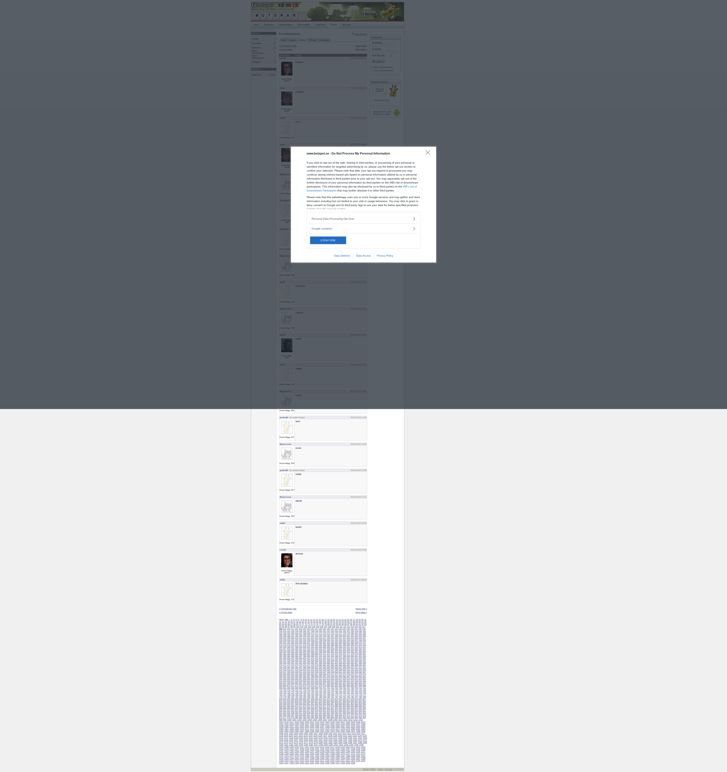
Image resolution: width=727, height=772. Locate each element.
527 (332, 670)
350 (328, 651)
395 (332, 656)
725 (332, 690)
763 (308, 695)
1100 (281, 733)
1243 (291, 751)
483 (332, 665)
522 (312, 670)
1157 (296, 740)
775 (356, 695)
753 (356, 692)
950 (352, 713)
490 (360, 665)
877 (324, 706)
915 (300, 711)
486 (344, 665)
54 (343, 622)
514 (280, 670)
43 (311, 622)
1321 (342, 761)
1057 (322, 726)
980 (296, 717)
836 (336, 701)
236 (312, 640)
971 (348, 715)
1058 (327, 726)
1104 (301, 733)
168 (304, 633)
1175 (296, 742)
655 (316, 683)
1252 (337, 751)
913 (292, 711)
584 (296, 676)
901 (332, 708)
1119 (286, 736)
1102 (291, 733)
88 (351, 624)
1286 (337, 756)
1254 (348, 751)
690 (280, 688)
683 (340, 686)
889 (284, 708)
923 (332, 711)
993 (348, 717)
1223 (363, 747)
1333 (317, 763)
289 (348, 645)
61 (362, 622)
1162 (320, 740)
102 (305, 626)
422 (352, 658)
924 (336, 711)
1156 (291, 740)
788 (320, 697)
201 (348, 636)
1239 (358, 749)
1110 (330, 733)
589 (316, 676)
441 (340, 661)
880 (336, 706)
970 (344, 715)
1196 (311, 745)
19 (331, 620)
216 (320, 638)
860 (344, 704)
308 (336, 647)
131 (332, 629)
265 (340, 642)
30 (362, 620)
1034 (291, 724)
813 (332, 699)
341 (292, 651)
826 (296, 701)
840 (352, 701)
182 (360, 633)
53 (340, 622)
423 (356, 658)
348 (320, 651)
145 (300, 631)
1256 (358, 751)
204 (360, 636)
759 (292, 695)
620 (352, 679)
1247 (312, 751)
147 (308, 631)
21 (337, 620)
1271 (348, 754)
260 (320, 642)
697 (308, 688)
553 (348, 672)
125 (308, 629)
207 (284, 638)
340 (288, 651)
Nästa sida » (361, 609)
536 (280, 672)
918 (312, 711)
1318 (327, 761)
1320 (337, 761)
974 (360, 715)
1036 (302, 724)
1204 (351, 745)
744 (320, 692)
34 (286, 622)
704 (336, 688)
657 (324, 683)
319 (292, 649)
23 (342, 620)
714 (288, 690)
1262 (302, 754)
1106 (311, 733)
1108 (320, 733)
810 (320, 699)
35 (289, 622)
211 (300, 638)
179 (348, 633)
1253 (342, 751)
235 (308, 640)
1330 (302, 763)
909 (364, 708)
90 (357, 624)
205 (364, 636)
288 (344, 645)
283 (324, 645)
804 (296, 699)
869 (292, 706)
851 (308, 704)
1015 (281, 722)
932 (280, 713)
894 (304, 708)
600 (360, 676)
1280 (307, 756)
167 (300, 633)
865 (364, 704)
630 (304, 681)
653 (308, 683)
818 (352, 699)
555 (356, 672)
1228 (302, 749)
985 (316, 717)
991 (340, 717)
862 (352, 704)
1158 (301, 740)
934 (288, 713)
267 (348, 642)
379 (356, 654)
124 (304, 629)
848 (296, 704)
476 (304, 665)
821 (364, 699)
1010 (340, 720)
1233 (327, 749)
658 (328, 683)
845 (284, 704)
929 (356, 711)
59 (357, 622)
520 (304, 670)
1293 (286, 758)
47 (323, 622)
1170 (360, 740)
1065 (363, 726)
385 (292, 656)
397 (340, 656)
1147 (335, 738)
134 (344, 629)
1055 (312, 726)
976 (280, 717)
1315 (312, 761)
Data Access (363, 255)
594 (336, 676)
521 (308, 670)
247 (356, 640)
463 (340, 663)
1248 (317, 751)
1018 (296, 722)
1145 (325, 738)
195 (324, 636)
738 (296, 692)
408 (296, 658)
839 (348, 701)
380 (360, 654)
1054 (307, 726)
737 (292, 692)
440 (336, 661)
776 (360, 695)
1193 (296, 745)
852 (312, 704)
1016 (286, 722)
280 (312, 645)
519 (300, 670)
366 (304, 654)
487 (348, 665)
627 (292, 681)
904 (344, 708)
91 (360, 624)
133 (340, 629)
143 (292, 631)
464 (344, 663)
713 (284, 690)
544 (312, 672)
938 (304, 713)
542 (304, 672)
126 (312, 629)
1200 (330, 745)
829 (308, 701)
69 (297, 624)
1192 (291, 745)
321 (300, 649)
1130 (340, 736)
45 (317, 622)
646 (280, 683)
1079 (348, 729)
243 (340, 640)
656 (320, 683)
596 (344, 676)
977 (284, 717)
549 (332, 672)
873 (308, 706)
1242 (286, 751)
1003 (304, 720)
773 (348, 695)
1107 (316, 733)
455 (308, 663)
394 (328, 656)
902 (336, 708)
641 (348, 681)
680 (328, 686)
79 (325, 624)
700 (320, 688)
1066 (281, 729)
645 (364, 681)
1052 (296, 726)
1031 (363, 722)
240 (328, 640)
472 (288, 665)
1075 (327, 729)
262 (328, 642)
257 (308, 642)
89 (354, 624)
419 (340, 658)
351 (332, 651)
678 (320, 686)
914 (296, 711)
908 (360, 708)
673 (300, 686)
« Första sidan (285, 612)
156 (344, 631)
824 (288, 701)
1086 (296, 731)
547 (324, 672)
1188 (360, 742)
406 (288, 658)
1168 (350, 740)
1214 (317, 747)
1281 (312, 756)
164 (288, 633)
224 (352, 638)
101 (301, 626)
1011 (345, 720)
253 (292, 642)
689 (364, 686)
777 (364, 695)
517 (292, 670)
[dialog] (363, 204)
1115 (354, 733)
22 (340, 620)
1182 (330, 742)
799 (364, 697)
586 (304, 676)
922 (328, 711)
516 (288, 670)
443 (348, 661)
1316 (317, 761)
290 (352, 645)
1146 (330, 738)
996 (360, 717)
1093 (332, 731)
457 (316, 663)
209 (292, 638)
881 (340, 706)
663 (348, 683)
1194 (301, 745)
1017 (291, 722)
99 (294, 626)
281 (316, 645)
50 (331, 622)
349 (324, 651)
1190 (281, 745)
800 (280, 699)
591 (324, 676)
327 (324, 649)
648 (288, 683)
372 (328, 654)
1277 (291, 756)
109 (333, 626)
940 (312, 713)
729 (348, 690)
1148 (340, 738)
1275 (281, 756)
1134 (359, 736)
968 (336, 715)
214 (312, 638)
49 (328, 622)
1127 (325, 736)
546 (320, 672)
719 (308, 690)
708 (352, 688)
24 (345, 620)
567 (316, 674)
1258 (281, 754)
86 (345, 624)
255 (300, 642)
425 (364, 658)
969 (340, 715)
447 (364, 661)
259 (316, 642)
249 (364, 640)
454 (304, 663)
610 (312, 679)
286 (336, 645)
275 (292, 645)
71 (303, 624)
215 (316, 638)
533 (356, 670)
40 (303, 622)
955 (284, 715)
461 (332, 663)
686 (352, 686)
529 (340, 670)
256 (304, 642)
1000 (289, 720)
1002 (299, 720)
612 (320, 679)
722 (320, 690)
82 (334, 624)
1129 (335, 736)
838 (344, 701)
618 (344, 679)
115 (356, 626)
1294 (291, 758)
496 (296, 667)
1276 (286, 756)
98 (291, 626)
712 (280, 690)
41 (306, 622)
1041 (327, 724)
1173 (286, 742)
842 (360, 701)
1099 (363, 731)
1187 (355, 742)
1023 (322, 722)
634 (320, 681)
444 (352, 661)
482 (328, 665)
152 (328, 631)
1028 (348, 722)
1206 (361, 745)
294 (280, 647)
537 (284, 672)
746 (328, 692)
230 (288, 640)
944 (328, 713)
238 (320, 640)
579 (364, 674)
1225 (286, 749)
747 (332, 692)
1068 (291, 729)
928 (352, 711)
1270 (342, 754)
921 (324, 711)
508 (344, 667)
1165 (335, 740)
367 (308, 654)
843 (364, 701)
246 (352, 640)
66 (289, 624)
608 (304, 679)
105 (317, 626)
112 (344, 626)
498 (304, 667)
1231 (317, 749)
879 (332, 706)
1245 (302, 751)
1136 (281, 738)
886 (360, 706)
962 (312, 715)
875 (316, 706)
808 (312, 699)
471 (284, 665)
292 (360, 645)
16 (322, 620)
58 (354, 622)
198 (336, 636)
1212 (306, 747)
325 (316, 649)
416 (328, 658)
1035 (296, 724)
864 (360, 704)
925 (340, 711)
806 (304, 699)
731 (356, 690)
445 (356, 661)
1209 (291, 747)
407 (292, 658)
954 (280, 715)
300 (304, 647)
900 (328, 708)
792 (336, 697)
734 (280, 692)
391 (316, 656)
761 (300, 695)
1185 (345, 742)
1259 (286, 754)
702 (328, 688)
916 (304, 711)
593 (332, 676)
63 (280, 624)
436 (320, 661)
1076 (332, 729)
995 (356, 717)
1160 (311, 740)
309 (340, 647)
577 (356, 674)
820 (360, 699)
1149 (345, 738)
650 (296, 683)
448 (280, 663)
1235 (337, 749)
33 (283, 622)
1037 (307, 724)
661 (340, 683)
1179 (316, 742)
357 (356, 651)
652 (304, 683)
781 (292, 697)
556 (360, 672)
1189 (365, 742)
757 (284, 695)
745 (324, 692)
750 (344, 692)
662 (344, 683)
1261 (296, 754)
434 (312, 661)
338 (280, 651)
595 (340, 676)
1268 (332, 754)
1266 (322, 754)
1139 (296, 738)
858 (336, 704)
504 (328, 667)
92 (362, 624)
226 (360, 638)
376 (344, 654)
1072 (312, 729)
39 (300, 622)
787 (316, 697)
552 (344, 672)
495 (292, 667)
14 (317, 620)
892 (296, 708)
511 (356, 667)
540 (296, 672)
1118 (281, 736)
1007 (325, 720)
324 (312, 649)
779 (284, 697)
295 (284, 647)
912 (288, 711)
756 (280, 695)
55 (345, 622)
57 (351, 622)
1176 (301, 742)
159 (356, 631)
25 (348, 620)
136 (352, 629)
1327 (286, 763)
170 (312, 633)
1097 (353, 731)
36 (291, 622)
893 (300, 708)
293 (364, 645)
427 (284, 661)
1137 (286, 738)
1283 (322, 756)
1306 (353, 758)
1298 (312, 758)
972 (352, 715)
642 (352, 681)
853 (316, 704)
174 (328, 633)
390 (312, 656)
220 (336, 638)
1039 (317, 724)
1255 (353, 751)
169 (308, 633)
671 (292, 686)
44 (314, 622)
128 (320, 629)
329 (332, 649)
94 (280, 626)
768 (328, 695)
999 (284, 720)
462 (336, 663)
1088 (307, 731)
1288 (348, 756)
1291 (363, 756)
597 (348, 676)
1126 (320, 736)
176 (336, 633)
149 (316, 631)
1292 (281, 758)
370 (320, 654)
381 (364, 654)
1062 (348, 726)
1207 (281, 747)
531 (348, 670)
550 (336, 672)
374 (336, 654)
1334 (322, 763)
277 (300, 645)
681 (332, 686)
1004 (309, 720)
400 (352, 656)
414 (320, 658)
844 (280, 704)
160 (360, 631)
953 (364, 713)
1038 (312, 724)
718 (304, 690)
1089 (312, 731)
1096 (348, 731)
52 (337, 622)
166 (296, 633)
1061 (342, 726)
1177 (306, 742)
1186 (350, 742)
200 (344, 636)
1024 (327, 722)
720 (312, 690)
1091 (322, 731)
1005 (315, 720)
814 (336, 699)
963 (316, 715)
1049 (281, 726)
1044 (342, 724)
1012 (350, 720)
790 (328, 697)
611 (316, 679)
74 (311, 624)
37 (294, 622)
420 (344, 658)
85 (343, 624)
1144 (320, 738)
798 (360, 697)
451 (292, 663)
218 (328, 638)
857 (332, 704)
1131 (345, 736)
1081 (358, 729)
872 (304, 706)
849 (300, 704)
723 (324, 690)
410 (304, 658)
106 (321, 626)
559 (284, 674)
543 (308, 672)
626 (288, 681)
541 (300, 672)
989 (332, 717)
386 (296, 656)
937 (300, 713)
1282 (317, 756)
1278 (296, 756)
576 (352, 674)
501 (316, 667)
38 (297, 622)
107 (325, 626)
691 (284, 688)
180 (352, 633)
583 (292, 676)
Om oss (388, 769)
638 (336, 681)
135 (348, 629)
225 (356, 638)
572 (336, 674)
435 (316, 661)
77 (320, 624)
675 (308, 686)
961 (308, 715)
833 (324, 701)
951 (356, 713)
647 (284, 683)
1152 (360, 738)
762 (304, 695)
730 (352, 690)
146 (304, 631)
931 (364, 711)
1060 (337, 726)
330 (336, 649)
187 (292, 636)
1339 (348, 763)
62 (365, 622)
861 (348, 704)
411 (308, 658)
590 (320, 676)
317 (284, 649)
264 (336, 642)
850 (304, 704)
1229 (307, 749)
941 (316, 713)
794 (344, 697)
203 (356, 636)
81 (331, 624)
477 (308, 665)
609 (308, 679)
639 (340, 681)
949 (348, 713)
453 (300, 663)
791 (332, 697)
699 (316, 688)
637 (332, 681)
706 (344, 688)
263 (332, 642)
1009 (335, 720)
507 (340, 667)
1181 (325, 742)
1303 (337, 758)
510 (352, 667)
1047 (358, 724)
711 (364, 688)
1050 (286, 726)
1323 (352, 761)
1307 (358, 758)
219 (332, 638)
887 (364, 706)
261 (324, 642)
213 (308, 638)
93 (365, 624)
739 (300, 692)
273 (284, 645)
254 (296, 642)
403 (364, 656)
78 (323, 624)
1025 (332, 722)
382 (280, 656)
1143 (316, 738)
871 (300, 706)
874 (312, 706)
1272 (353, 754)
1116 (358, 733)
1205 (356, 745)
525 (324, 670)
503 (324, 667)
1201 (335, 745)
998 (280, 720)
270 (360, 642)
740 (304, 692)
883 (348, 706)
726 (336, 690)
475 (300, 665)
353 (340, 651)
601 (364, 676)
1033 (286, 724)
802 (288, 699)
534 (360, 670)
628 (296, 681)
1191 (286, 745)
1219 (342, 747)
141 (284, 631)
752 (352, 692)
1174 (291, 742)
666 (360, 683)
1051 (291, 726)
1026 (337, 722)
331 (340, 649)
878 (328, 706)
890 (288, 708)
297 (292, 647)
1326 (281, 763)
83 (337, 624)
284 (328, 645)
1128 (330, 736)
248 (360, 640)
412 (312, 658)
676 (312, 686)
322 (304, 649)
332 (344, 649)
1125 (315, 736)
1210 (296, 747)
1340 (353, 763)
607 (300, 679)
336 (360, 649)
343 (300, 651)
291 (356, 645)
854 (320, 704)
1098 (358, 731)
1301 (327, 758)
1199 (325, 745)
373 (332, 654)
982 (304, 717)
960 (304, 715)
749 (340, 692)
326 (320, 649)
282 (320, 645)
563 (300, 674)
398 (344, 656)
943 (324, 713)
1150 (350, 738)
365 (300, 654)
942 (320, 713)
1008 (330, 720)
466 (352, 663)
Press (380, 769)
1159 (306, 740)
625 (284, 681)
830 (312, 701)
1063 (353, 726)
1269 (337, 754)
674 (304, 686)
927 (348, 711)
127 (316, 629)
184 (280, 636)
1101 (286, 733)
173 (324, 633)
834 (328, 701)
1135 (364, 736)
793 (340, 697)
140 (280, 631)
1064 (358, 726)
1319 (332, 761)
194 (320, 636)
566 (312, 674)
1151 (355, 738)
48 (325, 622)
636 (328, 681)
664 (352, 683)
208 (288, 638)
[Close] (429, 153)
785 (308, 697)
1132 (350, 736)
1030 (358, 722)
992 (344, 717)
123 (300, 629)
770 (336, 695)
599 (356, 676)
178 (344, 633)
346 (312, 651)
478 (312, 665)
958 (296, 715)
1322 (347, 761)
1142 (311, 738)
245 (348, 640)
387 (300, 656)
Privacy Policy (385, 255)
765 (316, 695)
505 (332, 667)
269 (356, 642)
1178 (311, 742)
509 (348, 667)
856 (328, 704)
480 (320, 665)
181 (356, 633)
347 (316, 651)
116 (360, 626)
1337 (337, 763)
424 (360, 658)
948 (344, 713)
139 (364, 629)
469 (364, 663)
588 (312, 676)
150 (320, 631)
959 (300, 715)
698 (312, 688)
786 (312, 697)
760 (296, 695)
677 (316, 686)
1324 (358, 761)
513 (364, 667)
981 (300, 717)
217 (324, 638)
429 (292, 661)
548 (328, 672)
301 (308, 647)
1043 (337, 724)
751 (348, 692)
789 (324, 697)
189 (300, 636)
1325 (363, 761)
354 (344, 651)
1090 (317, 731)
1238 (353, 749)
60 (360, 622)
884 (352, 706)
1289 (353, 756)
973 (356, 715)
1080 (353, 729)
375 (340, 654)
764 (312, 695)
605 (292, 679)
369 (316, 654)
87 (348, 624)
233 (300, 640)
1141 (306, 738)
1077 (337, 729)
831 (316, 701)
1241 (281, 751)
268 (352, 642)
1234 (332, 749)
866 (280, 706)
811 (324, 699)
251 (284, 642)
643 (356, 681)
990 (336, 717)
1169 (355, 740)
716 (296, 690)
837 (340, 701)
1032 (281, 724)
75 (314, 624)
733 (364, 690)
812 (328, 699)
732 (360, 690)
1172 (281, 742)
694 (296, 688)
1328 (291, 763)
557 (364, 672)
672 (296, 686)
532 (352, 670)
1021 (312, 722)
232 (296, 640)
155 (340, 631)
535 (364, 670)
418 (336, 658)
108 (329, 626)
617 (340, 679)
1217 (332, 747)
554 (352, 672)
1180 (320, 742)
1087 (302, 731)
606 (296, 679)
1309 (281, 761)
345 (308, 651)
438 (328, 661)
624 (280, 681)
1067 (286, 729)
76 (317, 624)
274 (288, 645)
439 (332, 661)
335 (356, 649)
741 (308, 692)
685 (348, 686)
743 (316, 692)
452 (296, 663)
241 (332, 640)
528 (336, 670)
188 (296, 636)
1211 (302, 747)
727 (340, 690)
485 (340, 665)
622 (360, 679)
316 (280, 649)
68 (294, 624)
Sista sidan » (361, 612)
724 (328, 690)
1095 (342, 731)
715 (292, 690)
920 (320, 711)
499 (308, 667)
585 (300, 676)
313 (356, 647)
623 (364, 679)
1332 (312, 763)
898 (320, 708)
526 (328, 670)
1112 (340, 733)
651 (300, 683)
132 (336, 629)
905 (348, 708)
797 (356, 697)
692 (288, 688)
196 (328, 636)
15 (320, 620)
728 (344, 690)
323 (308, 649)
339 (284, 651)
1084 (286, 731)
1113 (344, 733)
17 (325, 620)
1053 (302, 726)
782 (296, 697)
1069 (296, 729)
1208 (286, 747)
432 (304, 661)
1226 (291, 749)
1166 (340, 740)
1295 (296, 758)
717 (300, 690)
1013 (355, 720)
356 (352, 651)
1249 (322, 751)
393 (324, 656)
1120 (291, 736)
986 (320, 717)
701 (324, 688)
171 (316, 633)
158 (352, 631)
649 (292, 683)
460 (328, 663)
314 (360, 647)
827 (300, 701)
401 (356, 656)
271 (364, 642)
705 (340, 688)
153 (332, 631)
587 (308, 676)
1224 (281, 749)
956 (288, 715)
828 (304, 701)
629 (300, 681)
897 (316, 708)
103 (309, 626)
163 (284, 633)
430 (296, 661)
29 (359, 620)
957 (292, 715)
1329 (296, 763)
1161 (316, 740)
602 (280, 679)
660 (336, 683)
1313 (301, 761)
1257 (363, 751)
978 (288, 717)
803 (292, 699)
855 (324, 704)
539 (292, 672)
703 (332, 688)
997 (364, 717)
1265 (317, 754)
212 (304, 638)
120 (288, 629)
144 (296, 631)
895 (308, 708)
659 (332, 683)
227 (364, 638)
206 (280, 638)
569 (324, 674)
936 (296, 713)
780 (288, 697)
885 (356, 706)
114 (352, 626)
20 (334, 620)
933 (284, 713)
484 (336, 665)
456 (312, 663)
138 (360, 629)
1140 (301, 738)
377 (348, 654)
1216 (327, 747)
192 (312, 636)
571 (332, 674)
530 (344, 670)
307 (332, 647)
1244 (296, 751)
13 (314, 620)
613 (324, 679)
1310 (286, 761)
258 (312, 642)
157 (348, 631)
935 (292, 713)
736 (288, 692)
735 (284, 692)
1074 (322, 729)
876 (320, 706)
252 (288, 642)
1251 (332, 751)
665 (356, 683)
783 (300, 697)
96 (286, 626)
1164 (330, 740)
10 (306, 620)
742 (312, 692)
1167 (345, 740)
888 (280, 708)
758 (288, 695)
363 (292, 654)
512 (360, 667)
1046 (353, 724)
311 (348, 647)
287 (340, 645)
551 (340, 672)
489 (356, 665)
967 (332, 715)
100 (298, 626)
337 (364, 649)
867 (284, 706)
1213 (312, 747)
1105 (306, 733)
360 (280, 654)
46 (320, 622)
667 (364, 683)
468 (360, 663)
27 (354, 620)
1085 (291, 731)
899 (324, 708)
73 (308, 624)
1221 (352, 747)
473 (292, 665)
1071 (307, 729)
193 (316, 636)
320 (296, 649)
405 (284, 658)
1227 (296, 749)
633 (316, 681)
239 (324, 640)
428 (288, 661)
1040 (322, 724)
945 (332, 713)
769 (332, 695)
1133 (355, 736)
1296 (302, 758)
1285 (332, 756)
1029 (353, 722)
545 (316, 672)
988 (328, 717)
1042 (332, 724)
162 (280, 633)
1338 (342, 763)
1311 (291, 761)
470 (280, 665)
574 (344, 674)
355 (348, 651)
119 (284, 629)
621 (356, 679)
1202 (341, 745)
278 (304, 645)
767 (324, 695)
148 (312, 631)
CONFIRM (328, 240)
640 (344, 681)
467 (356, 663)
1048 (363, 724)
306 (328, 647)
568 (320, 674)
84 (340, 624)
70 (300, 624)
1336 (332, 763)
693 (292, 688)
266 (344, 642)
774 (352, 695)
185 (284, 636)
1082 (363, 729)
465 (348, 663)
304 (320, 647)
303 (316, 647)
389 (308, 656)
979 (292, 717)
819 (356, 699)
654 (312, 683)
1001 (294, 720)
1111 (335, 733)
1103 (296, 733)
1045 (348, 724)
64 (283, 624)
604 (288, 679)
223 (348, 638)
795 (348, 697)
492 (280, 667)
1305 (348, 758)
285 (332, 645)
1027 (342, 722)
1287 (342, 756)
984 (312, 717)
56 (348, 622)
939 (308, 713)
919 (316, 711)
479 (316, 665)
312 (352, 647)
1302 (332, 758)
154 (336, 631)
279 (308, 645)
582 (288, 676)
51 (334, 622)
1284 (327, 756)
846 (288, 704)
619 (348, 679)
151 (324, 631)
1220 (347, 747)
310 (344, 647)
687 (356, 686)
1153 (365, 738)
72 (306, 624)
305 (324, 647)
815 (340, 699)
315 (364, 647)
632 (312, 681)
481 (324, 665)
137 (356, 629)
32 (280, 622)
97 (289, 626)
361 (284, 654)
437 (324, 661)
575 (348, 674)
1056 (317, 726)
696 (304, 688)
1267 (327, 754)
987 (324, 717)
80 (328, 624)
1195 (306, 745)
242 (336, 640)
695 (300, 688)
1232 (322, 749)
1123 (305, 736)
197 (332, 636)
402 (360, 656)
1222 (358, 747)
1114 (349, 733)
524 (320, 670)
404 (280, 658)
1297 (307, 758)
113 (348, 626)
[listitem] (363, 219)
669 (284, 686)
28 (357, 620)
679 (324, 686)
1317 (322, 761)
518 (296, 670)
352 (336, 651)
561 (292, 674)
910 (280, 711)
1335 (327, 763)
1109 (325, 733)
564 (304, 674)
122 (296, 629)
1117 (363, 733)
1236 (342, 749)
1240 (363, 749)
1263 (307, 754)
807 (308, 699)
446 (360, 661)
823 (284, 701)
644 (360, 681)
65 (286, 624)
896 (312, 708)
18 (328, 620)
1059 (332, 726)
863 (356, 704)
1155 (286, 740)
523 (316, 670)
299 (300, 647)
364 (296, 654)
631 (308, 681)
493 (284, 667)
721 (316, 690)
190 (304, 636)
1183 (335, 742)
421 (348, 658)
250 (280, 642)
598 (352, 676)
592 (328, 676)
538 (288, 672)
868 (288, 706)
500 (312, 667)
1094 (337, 731)
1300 (322, 758)
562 (296, 674)
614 (328, 679)
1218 (337, 747)
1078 (342, 729)
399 (348, 656)
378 (352, 654)
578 (360, 674)
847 (292, 704)
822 (280, 701)
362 (288, 654)
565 (308, 674)
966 (328, 715)
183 (364, 633)
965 (324, 715)
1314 (306, 761)
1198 (320, 745)
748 (336, 692)
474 (296, 665)
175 (332, 633)
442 (344, 661)
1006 (320, 720)
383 (284, 656)
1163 (325, 740)
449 (284, 663)
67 (291, 624)
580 (280, 676)
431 (300, 661)
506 (336, 667)
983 (308, 717)
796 (352, 697)
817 (348, 699)
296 (288, 647)
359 (364, 651)
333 (348, 649)
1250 (327, 751)
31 (365, 620)
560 (288, 674)
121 (292, 629)
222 (344, 638)
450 (288, 663)
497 (300, 667)
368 (312, 654)
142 (288, 631)
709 (356, 688)
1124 (310, 736)
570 (328, 674)
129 (324, 629)
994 (352, 717)
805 (300, 699)
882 (344, 706)
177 (340, 633)
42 (308, 622)
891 (292, 708)
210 (296, 638)
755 (364, 692)
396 (336, 656)
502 (320, 667)
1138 (291, 738)
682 (336, 686)
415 (324, 658)
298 (296, 647)
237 (316, 640)
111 (341, 626)
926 (344, 711)
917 (308, 711)
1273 (358, 754)
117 (363, 626)
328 (328, 649)
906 (352, 708)
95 (283, 626)
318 (288, 649)
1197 (316, 745)
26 (351, 620)
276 (296, 645)
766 (320, 695)
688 (360, 686)
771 (340, 695)
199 (340, 636)
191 (308, 636)
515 (284, 670)
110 (337, 626)
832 (320, 701)
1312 (296, 761)
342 (296, 651)
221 (340, 638)
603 (284, 679)
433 (308, 661)
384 (288, 656)
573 (340, 674)
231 (292, 640)
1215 (322, 747)
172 (320, 633)
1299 (317, 758)
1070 (302, 729)
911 (284, 711)
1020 (307, 722)
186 (288, 636)
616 (336, 679)
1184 (340, 742)
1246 (307, 751)
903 (340, 708)
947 (340, 713)
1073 (317, 729)
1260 (291, 754)
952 (360, 713)
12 (311, 620)
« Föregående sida (287, 609)
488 (352, 665)
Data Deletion (342, 255)
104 (313, 626)
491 (364, 665)
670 (288, 686)
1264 (312, 754)
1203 (346, 745)
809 (316, 699)
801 (284, 699)
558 (280, 674)
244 (344, 640)
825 (292, 701)
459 (324, 663)
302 (312, 647)
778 (280, 697)
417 (332, 658)
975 (364, 715)
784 (304, 697)
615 (332, 679)
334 (352, 649)
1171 (365, 740)
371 (324, 654)
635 (324, 681)
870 (296, 706)
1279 (302, 756)
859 (340, 704)
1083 (281, 731)
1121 (295, 736)
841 (356, 701)
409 (300, 658)
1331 (307, 763)
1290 (358, 756)
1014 (360, 720)
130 (328, 629)
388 (304, 656)
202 (352, 636)
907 (356, 708)
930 (360, 711)
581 (284, 676)
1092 (327, 731)
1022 (317, 722)
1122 (300, 736)
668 (280, 686)
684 (344, 686)
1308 (363, 758)
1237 (348, 749)
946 (336, 713)
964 (320, 715)
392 (320, 656)
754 (360, 692)
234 (304, 640)
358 (360, 651)
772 (344, 695)
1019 (302, 722)
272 (280, 645)
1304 (342, 758)
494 (288, 667)
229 (284, 640)
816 (344, 699)
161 (364, 631)
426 (280, 661)
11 (308, 620)
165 (292, 633)
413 (316, 658)
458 (320, 663)
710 (360, 688)
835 (332, 701)
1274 (363, 754)
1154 (281, 740)
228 (280, 640)
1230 (312, 749)
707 (348, 688)
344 (304, 651)
